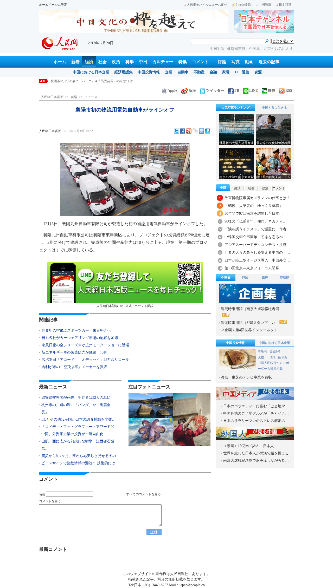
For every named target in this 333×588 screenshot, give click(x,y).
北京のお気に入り (278, 49)
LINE (253, 91)
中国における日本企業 (91, 72)
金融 (213, 72)
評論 (222, 62)
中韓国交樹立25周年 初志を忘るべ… (255, 237)
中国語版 (265, 4)
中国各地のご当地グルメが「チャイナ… (256, 413)
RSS (288, 91)
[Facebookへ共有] (182, 131)
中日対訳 (217, 49)
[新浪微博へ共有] (188, 131)
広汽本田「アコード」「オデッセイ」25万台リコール (85, 360)
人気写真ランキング (235, 107)
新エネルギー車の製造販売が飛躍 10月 (74, 352)
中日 (143, 62)
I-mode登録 (243, 4)
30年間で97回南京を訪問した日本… (254, 213)
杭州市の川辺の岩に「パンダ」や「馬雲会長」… (76, 408)
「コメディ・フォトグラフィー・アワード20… (79, 427)
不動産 (199, 72)
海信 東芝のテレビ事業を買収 (246, 377)
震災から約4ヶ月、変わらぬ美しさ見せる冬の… (80, 456)
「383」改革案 (277, 357)
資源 (258, 72)
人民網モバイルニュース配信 (207, 4)
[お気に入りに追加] (207, 131)
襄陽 (74, 97)
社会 (102, 62)
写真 (236, 62)
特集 (182, 62)
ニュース (91, 97)
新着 (75, 62)
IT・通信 (242, 72)
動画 (249, 62)
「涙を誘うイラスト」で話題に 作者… (257, 229)
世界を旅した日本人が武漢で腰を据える (256, 453)
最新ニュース (53, 386)
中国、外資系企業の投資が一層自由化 (72, 434)
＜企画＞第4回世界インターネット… (251, 330)
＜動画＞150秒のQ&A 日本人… (250, 446)
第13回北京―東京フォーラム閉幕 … (255, 268)
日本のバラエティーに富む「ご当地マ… (256, 406)
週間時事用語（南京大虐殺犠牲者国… (252, 309)
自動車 (182, 72)
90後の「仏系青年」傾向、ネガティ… (255, 221)
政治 (116, 62)
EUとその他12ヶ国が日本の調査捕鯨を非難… (78, 419)
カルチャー (162, 62)
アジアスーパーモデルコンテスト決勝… (257, 245)
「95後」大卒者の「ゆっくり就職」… (255, 206)
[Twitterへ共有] (176, 131)
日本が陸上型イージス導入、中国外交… (257, 260)
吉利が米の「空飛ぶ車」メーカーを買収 (74, 367)
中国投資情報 (149, 72)
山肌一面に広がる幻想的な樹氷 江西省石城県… (77, 444)
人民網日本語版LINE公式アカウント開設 (125, 306)
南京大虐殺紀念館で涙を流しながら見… (256, 460)
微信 (271, 91)
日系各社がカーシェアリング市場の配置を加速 (80, 338)
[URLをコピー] (195, 131)
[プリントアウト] (201, 131)
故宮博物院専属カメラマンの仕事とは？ (257, 198)
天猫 (261, 357)
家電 (225, 72)
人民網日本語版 (52, 97)
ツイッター (215, 91)
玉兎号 (262, 352)
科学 (129, 62)
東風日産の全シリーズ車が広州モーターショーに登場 (85, 345)
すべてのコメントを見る (143, 494)
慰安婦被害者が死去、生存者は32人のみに (76, 398)
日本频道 (285, 4)
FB (236, 91)
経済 (89, 62)
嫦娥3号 (275, 352)
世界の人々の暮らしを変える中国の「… (257, 252)
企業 (168, 72)
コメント (200, 62)
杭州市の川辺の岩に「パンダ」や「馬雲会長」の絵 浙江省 (92, 81)
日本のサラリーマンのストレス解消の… (256, 421)
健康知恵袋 (236, 49)
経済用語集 (123, 72)
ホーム (60, 62)
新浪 (192, 91)
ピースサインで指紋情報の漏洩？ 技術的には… (80, 463)
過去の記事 (269, 62)
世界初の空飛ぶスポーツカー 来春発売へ (76, 330)
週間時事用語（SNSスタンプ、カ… (250, 323)
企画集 (255, 49)
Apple (172, 91)
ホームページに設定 (53, 4)
